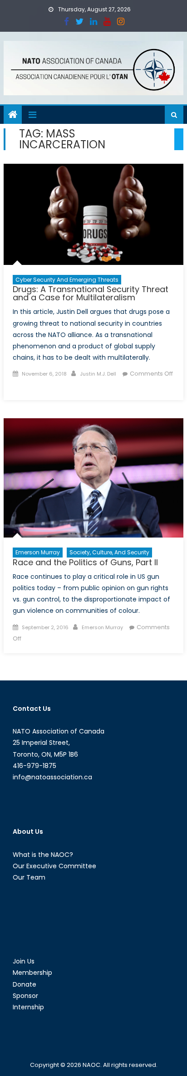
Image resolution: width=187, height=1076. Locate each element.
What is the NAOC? (43, 854)
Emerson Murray (37, 552)
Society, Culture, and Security (109, 552)
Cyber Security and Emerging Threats (66, 280)
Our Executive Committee (54, 866)
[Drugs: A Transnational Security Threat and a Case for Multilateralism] (93, 214)
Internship (28, 1007)
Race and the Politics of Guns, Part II (85, 562)
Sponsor (25, 995)
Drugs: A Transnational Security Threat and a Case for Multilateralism (90, 293)
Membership (32, 972)
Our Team (29, 877)
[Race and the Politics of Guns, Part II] (93, 478)
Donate (24, 984)
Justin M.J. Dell (98, 373)
